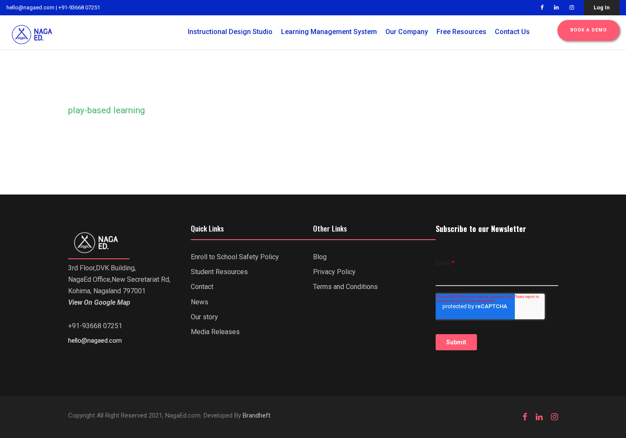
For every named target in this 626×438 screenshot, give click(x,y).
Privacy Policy (334, 272)
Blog (320, 257)
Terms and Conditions (345, 287)
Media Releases (215, 332)
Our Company (406, 32)
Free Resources (461, 32)
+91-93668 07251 (79, 7)
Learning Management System (329, 32)
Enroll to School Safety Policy (235, 257)
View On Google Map (99, 302)
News (199, 302)
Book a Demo (588, 30)
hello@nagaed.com (30, 7)
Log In (602, 7)
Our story (204, 317)
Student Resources (219, 272)
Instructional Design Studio (230, 32)
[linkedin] (556, 7)
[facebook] (541, 7)
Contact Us (512, 32)
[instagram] (571, 7)
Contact (202, 287)
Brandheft (256, 415)
